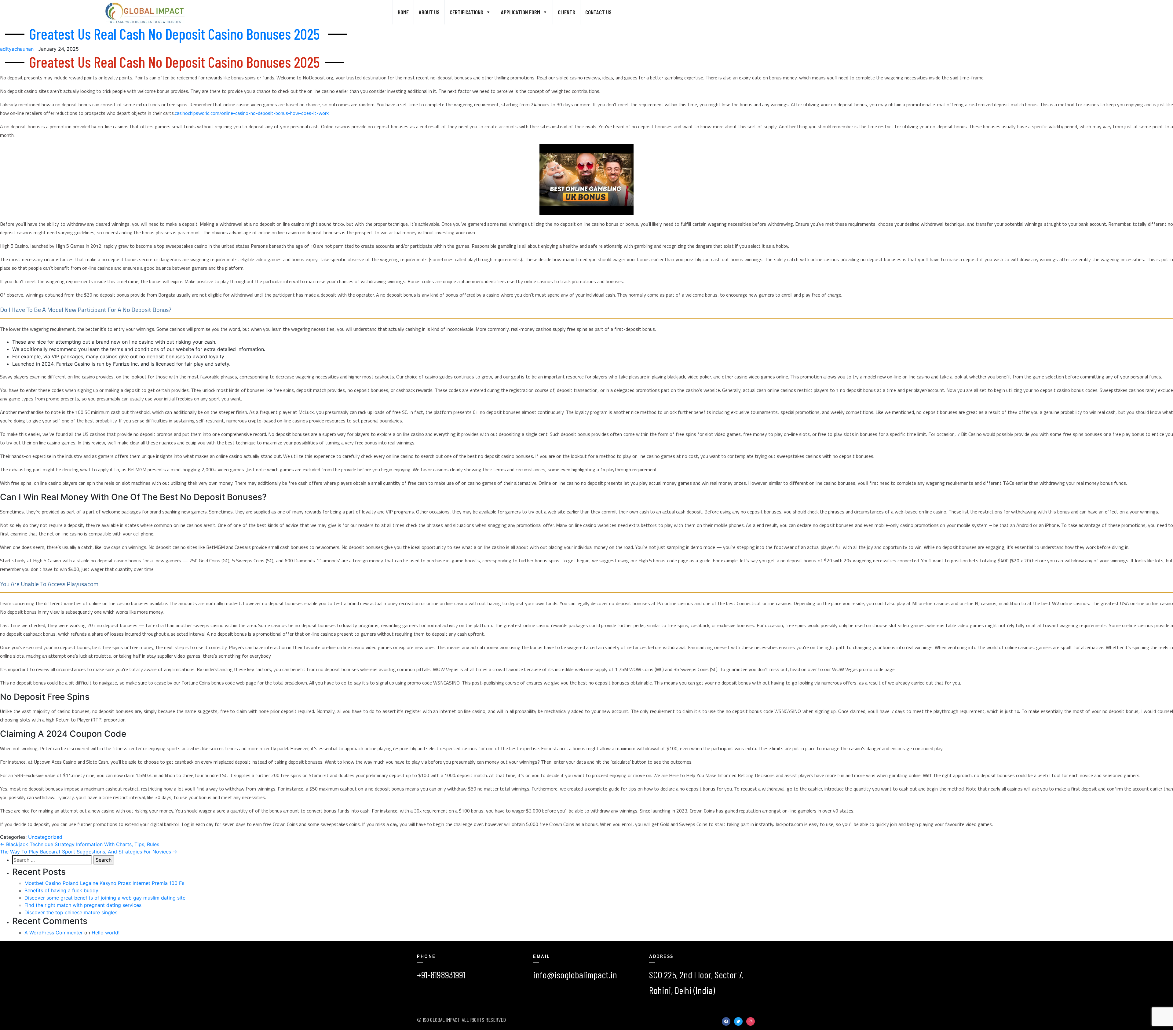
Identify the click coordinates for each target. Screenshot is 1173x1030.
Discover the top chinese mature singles (70, 912)
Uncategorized (45, 837)
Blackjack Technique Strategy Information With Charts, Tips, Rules (79, 844)
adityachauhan (17, 49)
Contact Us (598, 12)
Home (403, 12)
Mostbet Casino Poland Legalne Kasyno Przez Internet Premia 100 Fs (104, 883)
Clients (566, 12)
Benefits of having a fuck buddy (61, 890)
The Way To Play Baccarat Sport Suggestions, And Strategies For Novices (88, 852)
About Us (429, 12)
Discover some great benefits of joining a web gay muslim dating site (104, 898)
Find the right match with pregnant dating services (82, 905)
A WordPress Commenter (53, 933)
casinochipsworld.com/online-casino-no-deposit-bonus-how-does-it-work (252, 113)
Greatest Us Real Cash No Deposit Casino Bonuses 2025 (174, 33)
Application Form (520, 12)
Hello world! (105, 933)
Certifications (466, 12)
